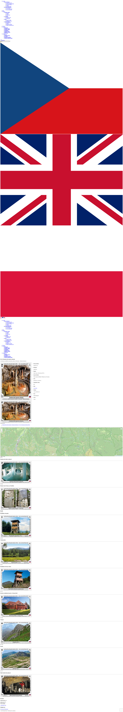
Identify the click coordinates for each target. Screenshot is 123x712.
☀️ (0, 42)
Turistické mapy (8, 22)
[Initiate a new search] (121, 428)
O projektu (4, 346)
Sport (7, 15)
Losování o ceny (8, 6)
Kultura (7, 333)
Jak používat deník (9, 2)
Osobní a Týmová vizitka (10, 3)
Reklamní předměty (9, 24)
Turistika (7, 13)
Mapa (3, 10)
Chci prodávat (8, 327)
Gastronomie (8, 334)
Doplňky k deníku (9, 340)
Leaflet (116, 455)
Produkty (3, 11)
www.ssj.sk (35, 388)
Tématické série (8, 17)
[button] (1, 428)
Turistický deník (8, 20)
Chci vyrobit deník (9, 9)
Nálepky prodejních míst (10, 25)
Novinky (3, 26)
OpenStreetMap (120, 455)
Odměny (7, 5)
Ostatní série (8, 18)
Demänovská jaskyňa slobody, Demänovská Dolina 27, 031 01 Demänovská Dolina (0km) (16, 424)
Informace (3, 33)
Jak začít (3, 1)
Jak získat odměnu (9, 4)
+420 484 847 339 (3, 705)
